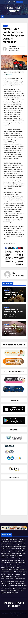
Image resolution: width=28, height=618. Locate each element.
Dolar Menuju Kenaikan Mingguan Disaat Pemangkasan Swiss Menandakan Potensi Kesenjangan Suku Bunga (18, 258)
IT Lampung (13, 46)
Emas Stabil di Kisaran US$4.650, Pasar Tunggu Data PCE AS (14, 328)
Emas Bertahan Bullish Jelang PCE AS (13, 294)
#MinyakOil (12, 51)
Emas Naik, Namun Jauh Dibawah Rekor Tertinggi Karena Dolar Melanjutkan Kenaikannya (9, 256)
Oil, (11, 74)
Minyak (8, 74)
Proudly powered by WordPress (10, 613)
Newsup (24, 613)
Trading (5, 25)
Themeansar (15, 615)
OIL (5, 74)
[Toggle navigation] (15, 17)
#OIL (17, 51)
